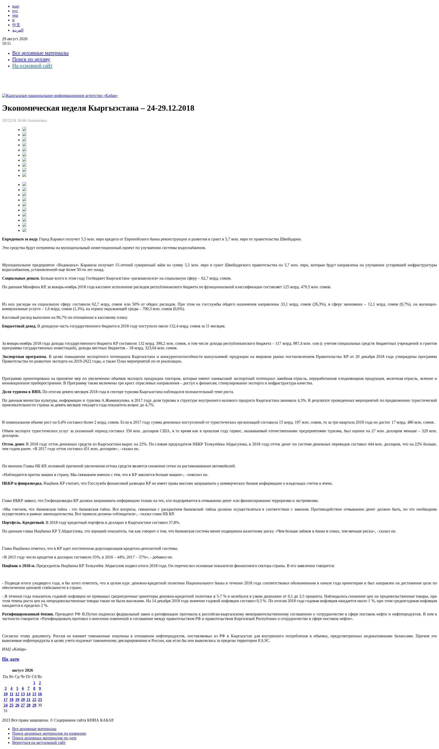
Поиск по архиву (31, 59)
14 (28, 694)
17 (6, 699)
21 (28, 699)
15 (34, 694)
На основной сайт (32, 66)
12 (17, 694)
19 (17, 699)
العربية (17, 30)
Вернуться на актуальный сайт (39, 742)
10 (6, 694)
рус (15, 11)
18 (11, 699)
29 (34, 705)
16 (40, 694)
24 (6, 705)
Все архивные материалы (40, 53)
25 (11, 705)
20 (23, 699)
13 (23, 694)
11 (11, 694)
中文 (16, 25)
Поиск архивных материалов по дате (44, 738)
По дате (10, 659)
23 (40, 699)
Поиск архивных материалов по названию (49, 733)
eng (15, 15)
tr (13, 20)
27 (23, 705)
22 (34, 699)
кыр (15, 6)
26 (17, 705)
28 (28, 705)
